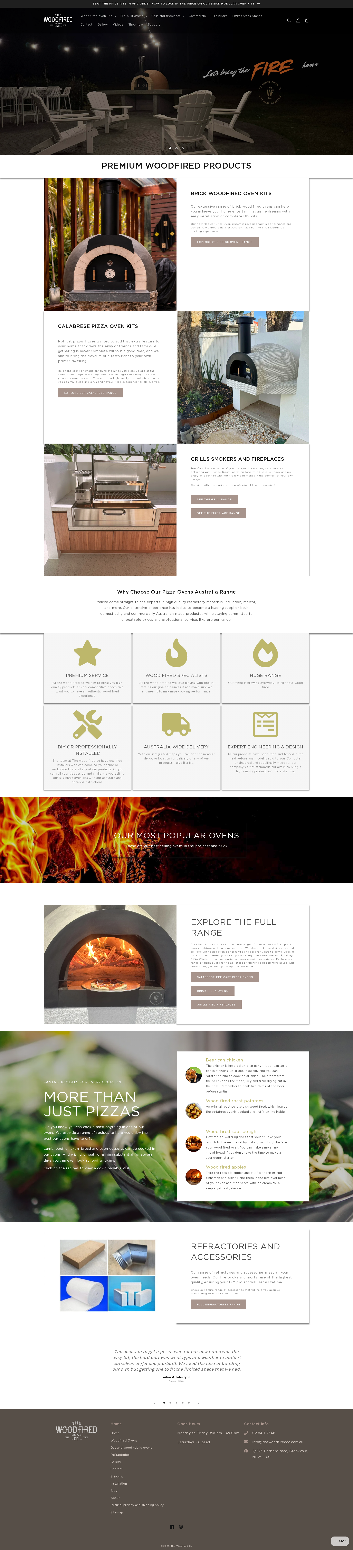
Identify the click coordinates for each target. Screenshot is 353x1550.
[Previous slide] (160, 148)
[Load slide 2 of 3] (176, 148)
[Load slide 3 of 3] (183, 148)
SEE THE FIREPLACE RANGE (218, 513)
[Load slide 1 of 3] (170, 148)
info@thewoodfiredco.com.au (277, 1442)
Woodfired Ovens (124, 1440)
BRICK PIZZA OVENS (212, 991)
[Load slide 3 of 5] (176, 1403)
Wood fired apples (226, 1167)
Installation (119, 1483)
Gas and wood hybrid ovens (131, 1447)
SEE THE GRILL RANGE (214, 499)
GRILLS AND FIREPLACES (216, 1004)
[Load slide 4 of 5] (183, 1403)
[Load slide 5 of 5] (189, 1403)
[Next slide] (192, 148)
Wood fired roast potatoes (235, 1101)
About (115, 1498)
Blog (114, 1491)
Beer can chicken (224, 1060)
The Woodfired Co (181, 1546)
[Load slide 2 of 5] (170, 1403)
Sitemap (117, 1512)
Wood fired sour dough (231, 1132)
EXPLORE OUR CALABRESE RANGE (90, 393)
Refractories (120, 1455)
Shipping (117, 1476)
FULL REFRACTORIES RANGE (218, 1304)
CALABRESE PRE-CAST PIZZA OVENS (225, 977)
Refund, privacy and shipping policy (137, 1505)
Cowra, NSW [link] (176, 1381)
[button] (98, 16)
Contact (117, 1469)
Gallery (116, 1462)
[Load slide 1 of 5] (164, 1403)
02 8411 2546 (263, 1433)
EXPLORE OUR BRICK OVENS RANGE (224, 242)
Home (115, 1433)
